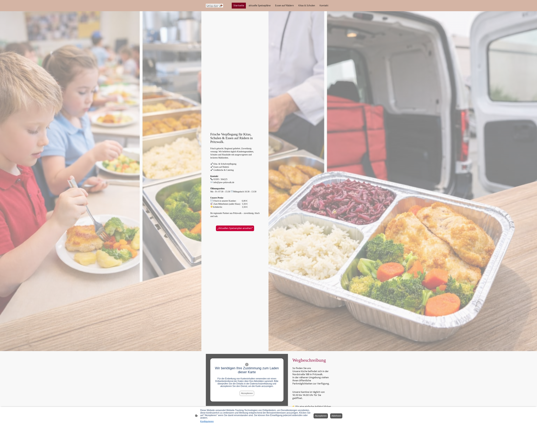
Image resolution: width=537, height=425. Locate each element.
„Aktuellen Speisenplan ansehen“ (235, 228)
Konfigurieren (207, 421)
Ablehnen (336, 416)
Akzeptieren (247, 393)
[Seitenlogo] (214, 5)
